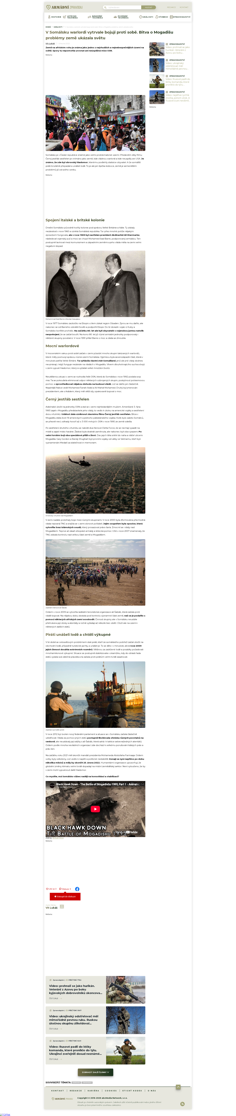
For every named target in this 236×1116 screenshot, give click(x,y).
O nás (152, 1091)
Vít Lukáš (50, 43)
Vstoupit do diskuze (66, 896)
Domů (48, 27)
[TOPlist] (5, 1114)
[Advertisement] (95, 75)
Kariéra (93, 1091)
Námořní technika (97, 17)
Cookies (111, 1091)
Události (148, 17)
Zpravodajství (181, 17)
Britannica (58, 838)
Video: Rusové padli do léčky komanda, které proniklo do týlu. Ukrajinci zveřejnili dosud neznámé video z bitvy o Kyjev (178, 86)
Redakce (76, 1091)
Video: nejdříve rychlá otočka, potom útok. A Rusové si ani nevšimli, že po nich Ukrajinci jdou (178, 101)
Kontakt (57, 1091)
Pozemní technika (123, 17)
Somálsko (76, 1082)
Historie (56, 17)
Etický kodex (132, 1091)
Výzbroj (163, 17)
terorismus (87, 1082)
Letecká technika (72, 17)
